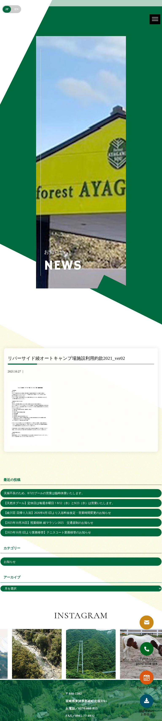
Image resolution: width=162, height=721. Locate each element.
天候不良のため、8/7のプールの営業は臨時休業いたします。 (44, 493)
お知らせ (10, 561)
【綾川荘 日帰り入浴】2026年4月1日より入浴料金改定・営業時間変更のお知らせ (57, 512)
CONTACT (146, 634)
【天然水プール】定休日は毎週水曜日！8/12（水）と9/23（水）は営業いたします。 (59, 503)
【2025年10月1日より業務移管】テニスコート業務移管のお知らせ (47, 532)
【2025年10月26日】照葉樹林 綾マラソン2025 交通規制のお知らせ (48, 522)
